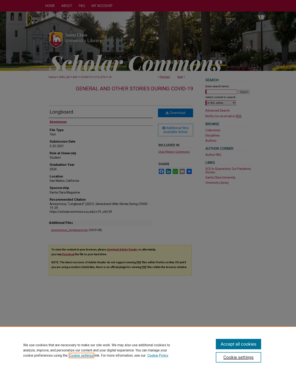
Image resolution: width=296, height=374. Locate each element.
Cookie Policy (157, 355)
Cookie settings (81, 355)
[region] (148, 350)
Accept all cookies (238, 344)
